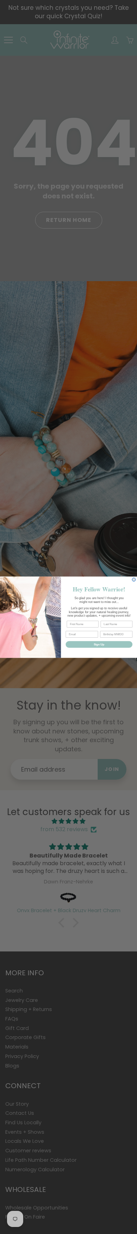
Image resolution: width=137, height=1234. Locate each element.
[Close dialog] (134, 579)
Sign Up (99, 644)
